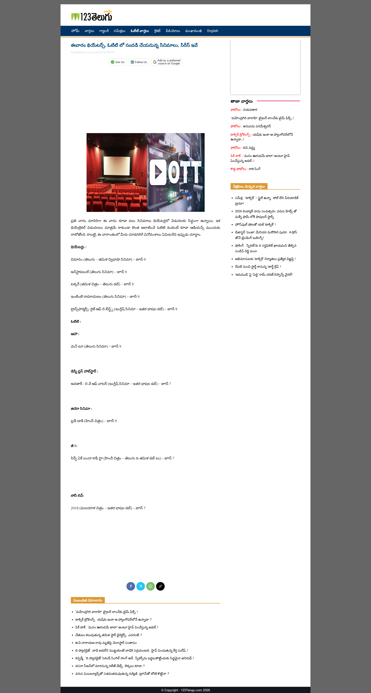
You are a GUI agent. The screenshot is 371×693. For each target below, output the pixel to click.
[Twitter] (140, 586)
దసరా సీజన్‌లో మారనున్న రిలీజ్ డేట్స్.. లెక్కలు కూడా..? (110, 666)
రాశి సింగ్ (254, 169)
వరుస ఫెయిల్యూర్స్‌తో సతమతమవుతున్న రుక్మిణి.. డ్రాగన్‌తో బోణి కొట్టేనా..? (122, 674)
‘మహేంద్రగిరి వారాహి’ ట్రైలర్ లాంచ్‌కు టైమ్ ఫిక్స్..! (106, 612)
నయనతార (249, 109)
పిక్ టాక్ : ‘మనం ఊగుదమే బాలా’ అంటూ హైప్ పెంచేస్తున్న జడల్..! (116, 627)
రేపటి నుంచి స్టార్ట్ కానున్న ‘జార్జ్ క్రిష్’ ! (258, 267)
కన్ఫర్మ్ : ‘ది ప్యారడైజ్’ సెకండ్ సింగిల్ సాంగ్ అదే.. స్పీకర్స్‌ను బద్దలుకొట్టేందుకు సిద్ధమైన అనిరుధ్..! (134, 658)
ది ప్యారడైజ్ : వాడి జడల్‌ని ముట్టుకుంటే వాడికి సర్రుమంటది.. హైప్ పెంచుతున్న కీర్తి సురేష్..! (131, 650)
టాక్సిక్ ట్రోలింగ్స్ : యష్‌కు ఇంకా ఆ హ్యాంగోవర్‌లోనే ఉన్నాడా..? (113, 620)
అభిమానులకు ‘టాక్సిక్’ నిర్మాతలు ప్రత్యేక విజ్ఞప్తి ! (265, 259)
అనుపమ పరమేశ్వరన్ (256, 126)
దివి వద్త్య (248, 147)
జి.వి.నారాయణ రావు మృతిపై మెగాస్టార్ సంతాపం (106, 643)
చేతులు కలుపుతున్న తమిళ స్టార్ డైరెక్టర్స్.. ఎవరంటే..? (108, 635)
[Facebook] (130, 586)
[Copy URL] (160, 586)
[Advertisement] (232, 15)
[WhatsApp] (150, 586)
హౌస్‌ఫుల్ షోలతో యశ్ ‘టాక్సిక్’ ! (255, 224)
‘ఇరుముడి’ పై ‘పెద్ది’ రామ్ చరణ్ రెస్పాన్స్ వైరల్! (263, 275)
